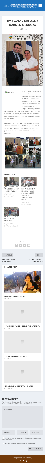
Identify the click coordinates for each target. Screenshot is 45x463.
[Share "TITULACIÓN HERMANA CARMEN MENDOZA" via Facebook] (16, 245)
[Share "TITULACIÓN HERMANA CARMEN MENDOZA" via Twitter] (20, 245)
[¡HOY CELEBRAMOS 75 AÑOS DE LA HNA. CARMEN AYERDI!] (11, 181)
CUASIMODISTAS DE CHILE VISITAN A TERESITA (22, 326)
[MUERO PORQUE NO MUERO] (22, 282)
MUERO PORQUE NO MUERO (15, 296)
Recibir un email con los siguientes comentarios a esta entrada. (21, 439)
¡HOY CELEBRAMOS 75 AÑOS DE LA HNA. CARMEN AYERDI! (11, 189)
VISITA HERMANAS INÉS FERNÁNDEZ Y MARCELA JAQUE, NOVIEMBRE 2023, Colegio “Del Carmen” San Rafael (28, 193)
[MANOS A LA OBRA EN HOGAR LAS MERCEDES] (11, 211)
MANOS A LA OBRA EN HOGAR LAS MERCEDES (11, 219)
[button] (16, 146)
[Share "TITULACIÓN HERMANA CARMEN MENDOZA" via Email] (29, 245)
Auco (27, 29)
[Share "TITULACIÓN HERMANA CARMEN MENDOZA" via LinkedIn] (24, 245)
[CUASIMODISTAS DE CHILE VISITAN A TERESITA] (22, 312)
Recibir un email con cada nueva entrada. (20, 444)
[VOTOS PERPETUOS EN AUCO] (22, 342)
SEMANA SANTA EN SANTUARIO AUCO (18, 386)
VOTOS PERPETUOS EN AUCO (15, 356)
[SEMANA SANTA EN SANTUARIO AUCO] (22, 372)
